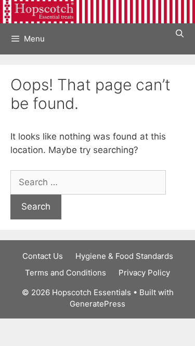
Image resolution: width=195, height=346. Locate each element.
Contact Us (42, 256)
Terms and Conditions (65, 273)
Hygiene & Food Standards (124, 256)
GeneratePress (97, 304)
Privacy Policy (144, 273)
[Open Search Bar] (179, 33)
